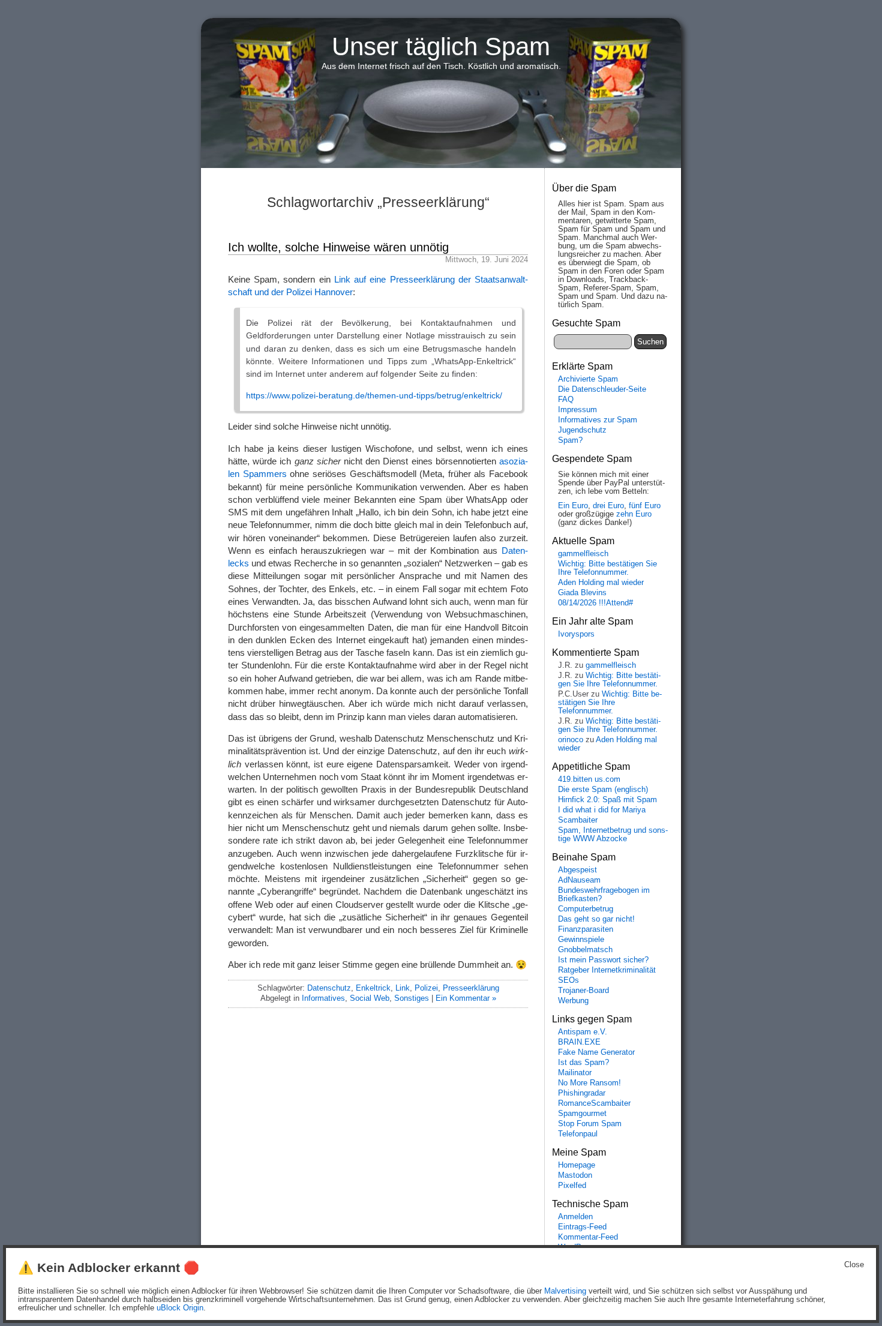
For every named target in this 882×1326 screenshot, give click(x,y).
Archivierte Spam (588, 379)
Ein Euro (573, 506)
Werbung (573, 1001)
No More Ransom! (589, 1083)
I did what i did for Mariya (602, 810)
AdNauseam (579, 880)
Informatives (323, 998)
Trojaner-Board (583, 990)
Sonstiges (411, 998)
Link (402, 987)
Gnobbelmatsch (585, 950)
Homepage (576, 1165)
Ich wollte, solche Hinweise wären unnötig (338, 247)
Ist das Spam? (583, 1062)
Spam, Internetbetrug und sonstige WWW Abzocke (613, 834)
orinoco (570, 740)
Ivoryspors (576, 634)
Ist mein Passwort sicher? (603, 960)
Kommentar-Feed (588, 1237)
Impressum (577, 410)
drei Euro (608, 506)
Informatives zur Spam (597, 420)
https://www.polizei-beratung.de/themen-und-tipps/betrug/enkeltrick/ (374, 395)
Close (854, 1265)
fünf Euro (645, 506)
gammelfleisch (583, 554)
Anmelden (575, 1217)
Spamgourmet (582, 1113)
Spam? (570, 440)
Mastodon (575, 1175)
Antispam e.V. (582, 1032)
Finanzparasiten (585, 929)
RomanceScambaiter (594, 1103)
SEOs (568, 980)
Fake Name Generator (596, 1052)
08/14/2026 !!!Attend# (595, 603)
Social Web (369, 998)
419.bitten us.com (589, 779)
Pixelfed (572, 1185)
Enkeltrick (373, 987)
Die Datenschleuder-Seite (602, 389)
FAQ (566, 399)
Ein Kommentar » (466, 998)
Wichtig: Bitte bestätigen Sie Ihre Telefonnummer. (607, 568)
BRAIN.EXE (579, 1042)
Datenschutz (329, 987)
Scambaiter (578, 820)
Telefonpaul (578, 1134)
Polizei (426, 987)
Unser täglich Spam (441, 46)
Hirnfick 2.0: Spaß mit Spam (607, 800)
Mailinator (575, 1073)
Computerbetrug (585, 909)
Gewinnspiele (581, 939)
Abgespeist (577, 870)
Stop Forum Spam (590, 1124)
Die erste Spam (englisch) (603, 789)
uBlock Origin (180, 1308)
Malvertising (565, 1291)
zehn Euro (634, 514)
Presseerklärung (471, 987)
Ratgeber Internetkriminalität (607, 970)
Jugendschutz (582, 430)
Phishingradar (581, 1093)
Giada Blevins (582, 593)
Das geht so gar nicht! (596, 919)
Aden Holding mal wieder (601, 582)
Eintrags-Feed (582, 1227)
